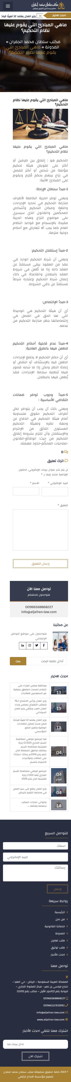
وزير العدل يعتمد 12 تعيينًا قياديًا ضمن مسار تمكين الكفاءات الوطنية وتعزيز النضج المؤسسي (30, 726)
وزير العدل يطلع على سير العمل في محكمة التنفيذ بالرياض (30, 790)
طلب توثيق (58, 947)
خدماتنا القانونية (55, 926)
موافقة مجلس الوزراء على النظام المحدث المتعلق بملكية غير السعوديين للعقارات (30, 689)
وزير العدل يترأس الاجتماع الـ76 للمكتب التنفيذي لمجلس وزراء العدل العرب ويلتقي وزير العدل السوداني (30, 707)
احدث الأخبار (58, 954)
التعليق (63, 505)
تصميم (49, 1076)
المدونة (60, 933)
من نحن (60, 919)
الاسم (34, 483)
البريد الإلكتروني (58, 483)
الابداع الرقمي (26, 1076)
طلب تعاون (58, 940)
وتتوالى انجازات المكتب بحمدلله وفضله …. (34, 804)
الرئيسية (60, 912)
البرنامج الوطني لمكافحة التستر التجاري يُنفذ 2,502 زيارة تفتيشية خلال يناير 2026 (30, 775)
